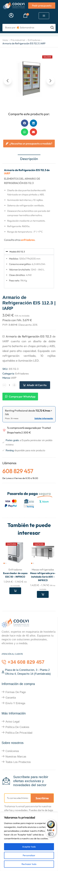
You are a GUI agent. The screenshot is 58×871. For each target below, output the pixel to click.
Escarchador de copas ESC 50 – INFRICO (15, 575)
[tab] (29, 159)
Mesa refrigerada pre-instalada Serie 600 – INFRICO (42, 577)
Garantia (10, 697)
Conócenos (12, 751)
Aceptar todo (29, 846)
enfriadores (28, 239)
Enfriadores (34, 40)
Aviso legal (12, 721)
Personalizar (29, 855)
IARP (7, 173)
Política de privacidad (18, 732)
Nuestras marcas (15, 756)
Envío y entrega (15, 703)
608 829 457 (17, 470)
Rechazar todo (29, 864)
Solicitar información (43, 418)
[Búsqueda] (52, 27)
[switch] (51, 834)
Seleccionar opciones (15, 590)
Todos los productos (18, 762)
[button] (11, 15)
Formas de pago (15, 692)
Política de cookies (17, 727)
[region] (29, 841)
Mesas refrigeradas (43, 569)
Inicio (5, 40)
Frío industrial (18, 40)
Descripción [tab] (29, 159)
